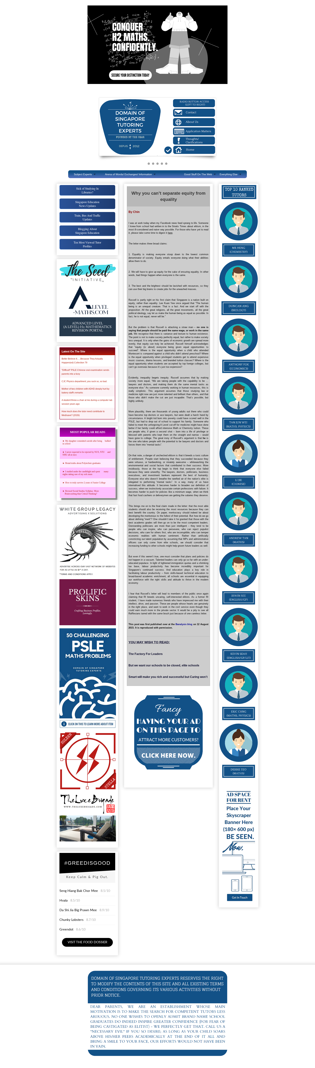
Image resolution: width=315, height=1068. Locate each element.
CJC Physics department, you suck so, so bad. (84, 381)
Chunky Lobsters (71, 920)
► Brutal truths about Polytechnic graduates (82, 463)
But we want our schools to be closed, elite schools (164, 665)
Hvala (63, 900)
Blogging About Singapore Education (87, 231)
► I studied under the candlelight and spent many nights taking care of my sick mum (85, 473)
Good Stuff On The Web (198, 174)
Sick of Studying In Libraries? (87, 190)
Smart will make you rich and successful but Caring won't (168, 676)
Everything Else (229, 174)
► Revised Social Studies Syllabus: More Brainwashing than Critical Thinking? (81, 492)
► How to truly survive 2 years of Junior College (84, 482)
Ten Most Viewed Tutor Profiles (87, 244)
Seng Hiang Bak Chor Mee (79, 891)
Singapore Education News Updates (87, 204)
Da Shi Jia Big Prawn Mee (78, 910)
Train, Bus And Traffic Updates (87, 217)
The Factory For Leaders (146, 653)
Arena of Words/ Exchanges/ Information (128, 174)
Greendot (66, 929)
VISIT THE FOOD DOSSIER (87, 942)
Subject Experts (83, 174)
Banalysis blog (184, 624)
